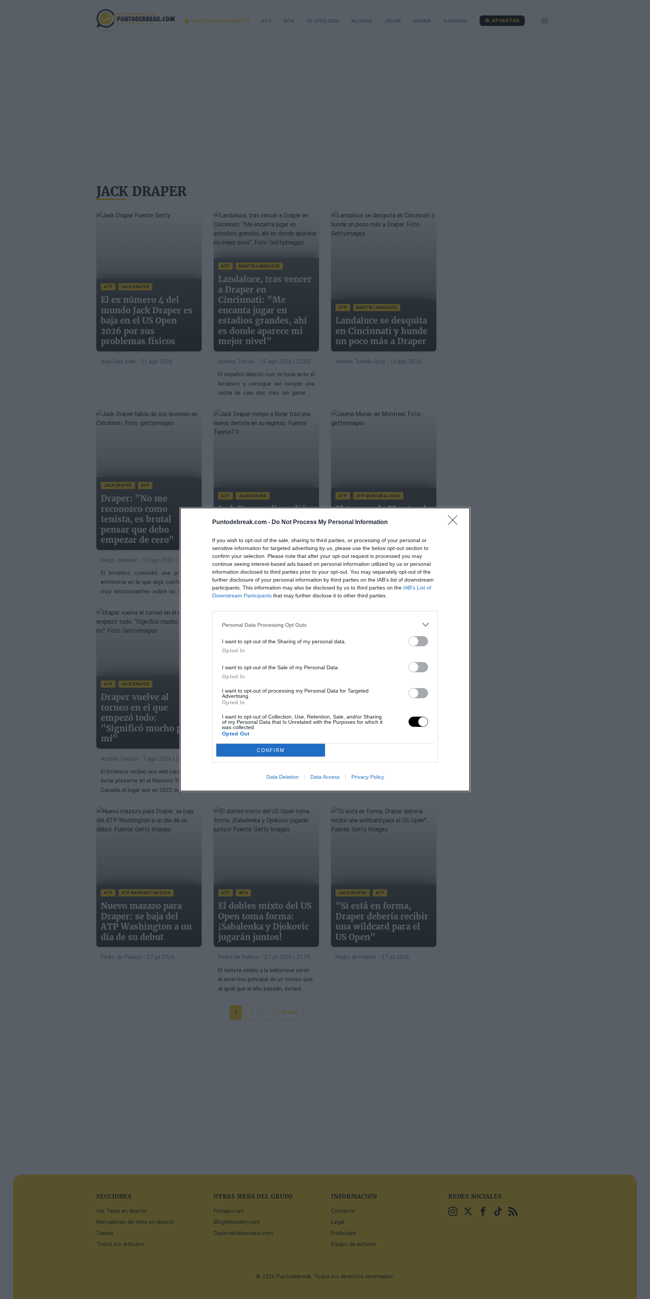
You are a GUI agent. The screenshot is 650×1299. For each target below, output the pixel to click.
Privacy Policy (367, 777)
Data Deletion (282, 777)
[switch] (418, 641)
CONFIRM (271, 750)
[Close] (455, 522)
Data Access (325, 777)
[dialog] (325, 649)
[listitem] (325, 625)
